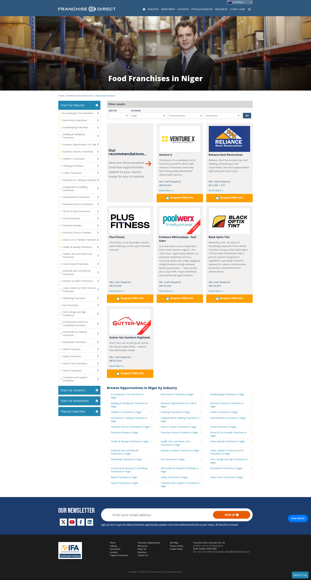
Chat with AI (298, 518)
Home (61, 95)
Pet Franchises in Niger (173, 459)
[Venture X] (180, 139)
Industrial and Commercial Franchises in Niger (124, 452)
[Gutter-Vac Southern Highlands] (130, 322)
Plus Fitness (117, 237)
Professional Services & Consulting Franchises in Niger (129, 470)
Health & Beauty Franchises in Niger (130, 441)
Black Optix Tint (219, 237)
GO (247, 115)
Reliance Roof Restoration (226, 155)
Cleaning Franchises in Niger (175, 412)
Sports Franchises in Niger (124, 482)
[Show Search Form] (249, 9)
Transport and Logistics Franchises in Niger (180, 484)
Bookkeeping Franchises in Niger (227, 394)
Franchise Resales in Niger (124, 432)
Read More (165, 190)
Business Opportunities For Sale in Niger (179, 405)
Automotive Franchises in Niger (177, 394)
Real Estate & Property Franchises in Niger (180, 470)
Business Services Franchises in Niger (226, 405)
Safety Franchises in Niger (174, 477)
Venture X (165, 155)
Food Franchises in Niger (223, 426)
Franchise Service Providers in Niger (179, 432)
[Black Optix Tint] (229, 221)
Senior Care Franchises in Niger (226, 477)
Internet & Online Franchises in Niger (180, 450)
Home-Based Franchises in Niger (227, 441)
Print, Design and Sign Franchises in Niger (229, 461)
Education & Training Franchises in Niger (129, 419)
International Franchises (80, 95)
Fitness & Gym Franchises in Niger (179, 426)
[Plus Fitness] (130, 221)
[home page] (87, 9)
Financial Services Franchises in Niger (130, 426)
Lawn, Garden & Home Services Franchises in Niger (227, 452)
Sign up (230, 515)
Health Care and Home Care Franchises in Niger (175, 443)
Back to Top (300, 574)
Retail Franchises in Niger (124, 477)
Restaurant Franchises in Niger (226, 468)
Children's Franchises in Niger (126, 412)
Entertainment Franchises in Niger (228, 417)
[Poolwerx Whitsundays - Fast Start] (180, 221)
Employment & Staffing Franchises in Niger (180, 419)
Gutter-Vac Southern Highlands (129, 337)
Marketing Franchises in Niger (126, 459)
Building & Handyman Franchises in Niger (129, 405)
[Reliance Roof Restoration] (229, 139)
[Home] (144, 9)
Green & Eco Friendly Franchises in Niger (228, 434)
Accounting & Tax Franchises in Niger (127, 396)
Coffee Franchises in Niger (224, 412)
